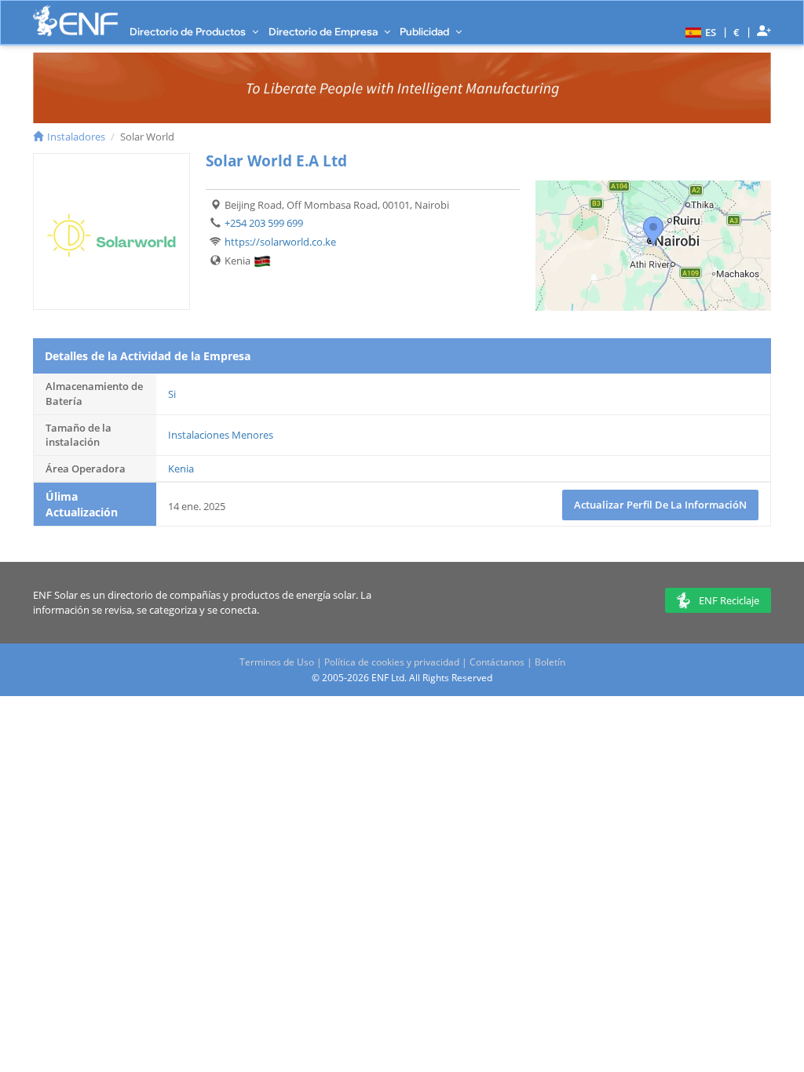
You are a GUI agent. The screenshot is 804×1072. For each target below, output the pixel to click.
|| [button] (736, 31)
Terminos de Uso (276, 662)
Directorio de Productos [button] (189, 31)
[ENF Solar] (75, 21)
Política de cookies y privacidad (391, 662)
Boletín (550, 662)
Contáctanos (497, 662)
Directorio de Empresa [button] (324, 31)
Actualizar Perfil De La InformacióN (660, 505)
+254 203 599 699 (264, 223)
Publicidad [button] (425, 31)
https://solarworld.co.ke (280, 242)
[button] (699, 31)
